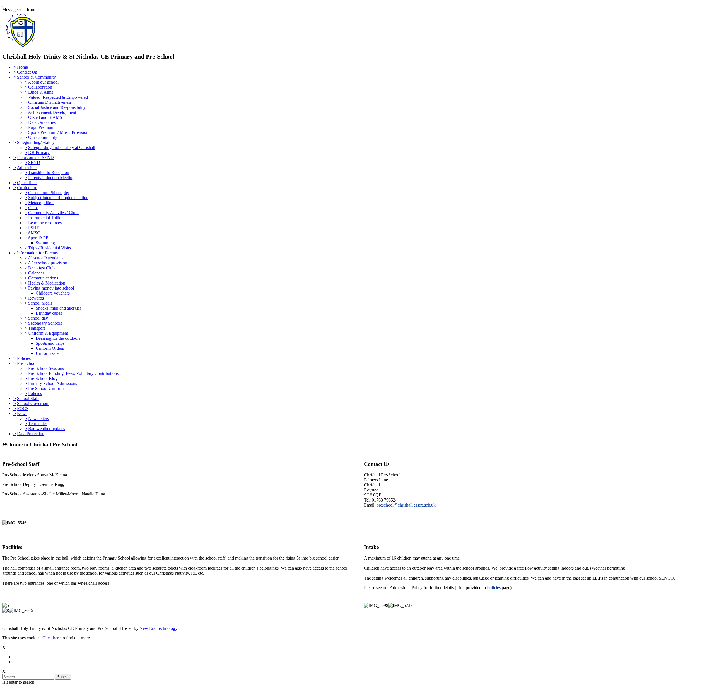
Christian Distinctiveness (50, 102)
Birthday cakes (49, 313)
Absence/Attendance (46, 257)
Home (22, 67)
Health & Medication (46, 283)
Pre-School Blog (42, 378)
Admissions (27, 167)
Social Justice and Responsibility (57, 107)
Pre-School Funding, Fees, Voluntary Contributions (73, 373)
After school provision (47, 263)
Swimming (45, 242)
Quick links (27, 182)
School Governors (33, 403)
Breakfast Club (41, 268)
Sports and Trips (50, 343)
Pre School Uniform (46, 388)
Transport (36, 328)
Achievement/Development (52, 112)
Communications (43, 278)
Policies (24, 358)
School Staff (28, 398)
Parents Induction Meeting (51, 177)
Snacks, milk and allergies (58, 308)
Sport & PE (38, 237)
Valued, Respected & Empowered (58, 97)
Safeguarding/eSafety (36, 142)
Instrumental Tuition (46, 217)
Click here (51, 637)
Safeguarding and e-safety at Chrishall (61, 147)
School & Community (36, 77)
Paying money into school (51, 288)
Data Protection (30, 433)
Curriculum (27, 187)
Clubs (33, 207)
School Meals (40, 303)
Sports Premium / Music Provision (58, 132)
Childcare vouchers (53, 293)
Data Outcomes (42, 122)
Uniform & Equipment (48, 333)
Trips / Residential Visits (49, 247)
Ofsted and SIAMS (45, 117)
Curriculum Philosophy (48, 192)
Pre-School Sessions (46, 368)
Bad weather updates (46, 428)
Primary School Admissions (52, 383)
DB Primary (39, 152)
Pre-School (27, 363)
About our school (43, 82)
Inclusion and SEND (35, 157)
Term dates (37, 423)
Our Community (42, 137)
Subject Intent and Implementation (58, 197)
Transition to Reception (48, 172)
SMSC (34, 232)
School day (38, 318)
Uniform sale (47, 353)
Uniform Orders (50, 348)
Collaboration (40, 87)
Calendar (36, 273)
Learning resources (45, 222)
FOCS (22, 408)
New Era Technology (158, 628)
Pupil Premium (41, 127)
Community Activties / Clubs (53, 212)
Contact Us (27, 72)
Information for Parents (37, 252)
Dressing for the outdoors (58, 338)
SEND (34, 162)
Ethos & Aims (40, 92)
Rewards (36, 298)
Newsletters (38, 418)
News (22, 413)
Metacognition (41, 202)
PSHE (33, 227)
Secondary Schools (45, 323)
